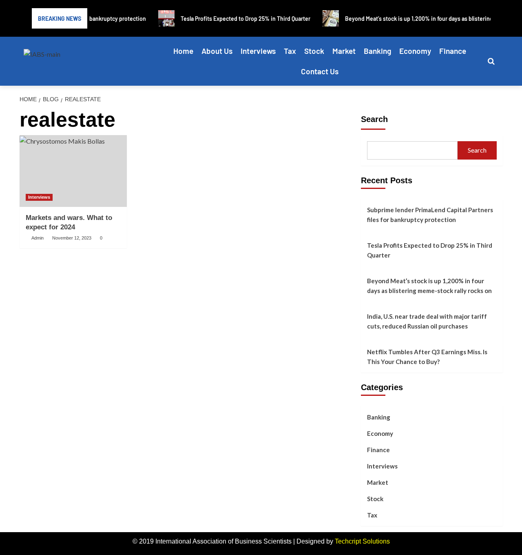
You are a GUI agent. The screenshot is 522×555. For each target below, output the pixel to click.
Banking (377, 51)
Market (344, 51)
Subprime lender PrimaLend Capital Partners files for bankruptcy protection (430, 214)
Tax (290, 51)
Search (374, 119)
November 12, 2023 (71, 237)
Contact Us (319, 71)
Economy (415, 51)
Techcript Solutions (362, 541)
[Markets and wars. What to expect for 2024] (73, 171)
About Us (216, 51)
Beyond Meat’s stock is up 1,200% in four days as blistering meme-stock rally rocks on (429, 285)
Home (183, 51)
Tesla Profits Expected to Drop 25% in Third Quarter (429, 250)
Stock (314, 51)
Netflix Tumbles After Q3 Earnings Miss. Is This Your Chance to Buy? (427, 356)
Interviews (258, 51)
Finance (452, 51)
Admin (37, 237)
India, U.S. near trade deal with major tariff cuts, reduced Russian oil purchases (427, 321)
